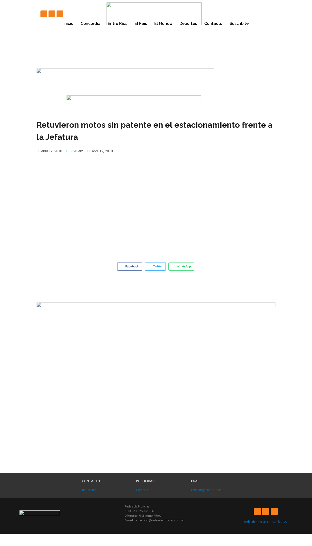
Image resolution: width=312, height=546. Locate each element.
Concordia (90, 23)
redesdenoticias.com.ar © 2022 (266, 522)
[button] (129, 267)
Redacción (89, 490)
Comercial (143, 490)
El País (141, 23)
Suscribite (239, 23)
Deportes (188, 23)
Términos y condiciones (205, 490)
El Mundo (163, 23)
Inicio (68, 23)
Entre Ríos (117, 23)
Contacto (213, 23)
